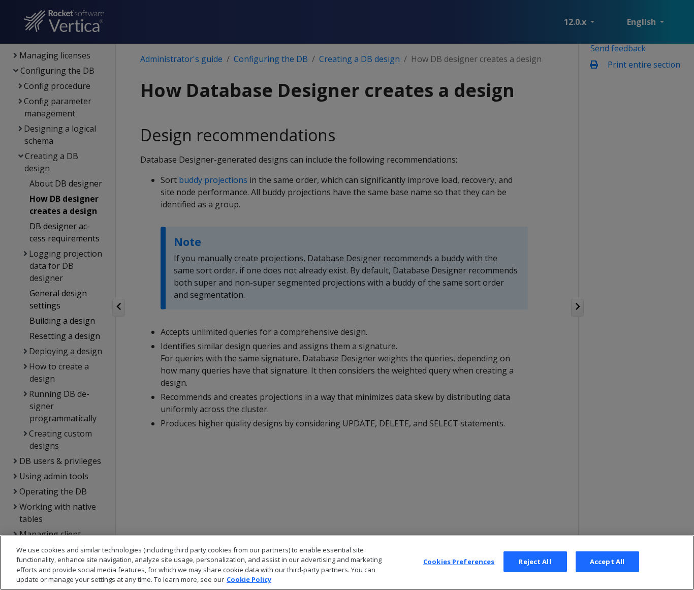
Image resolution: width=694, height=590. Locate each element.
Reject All (535, 561)
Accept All (607, 561)
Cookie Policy (249, 579)
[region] (347, 562)
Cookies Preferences (458, 561)
